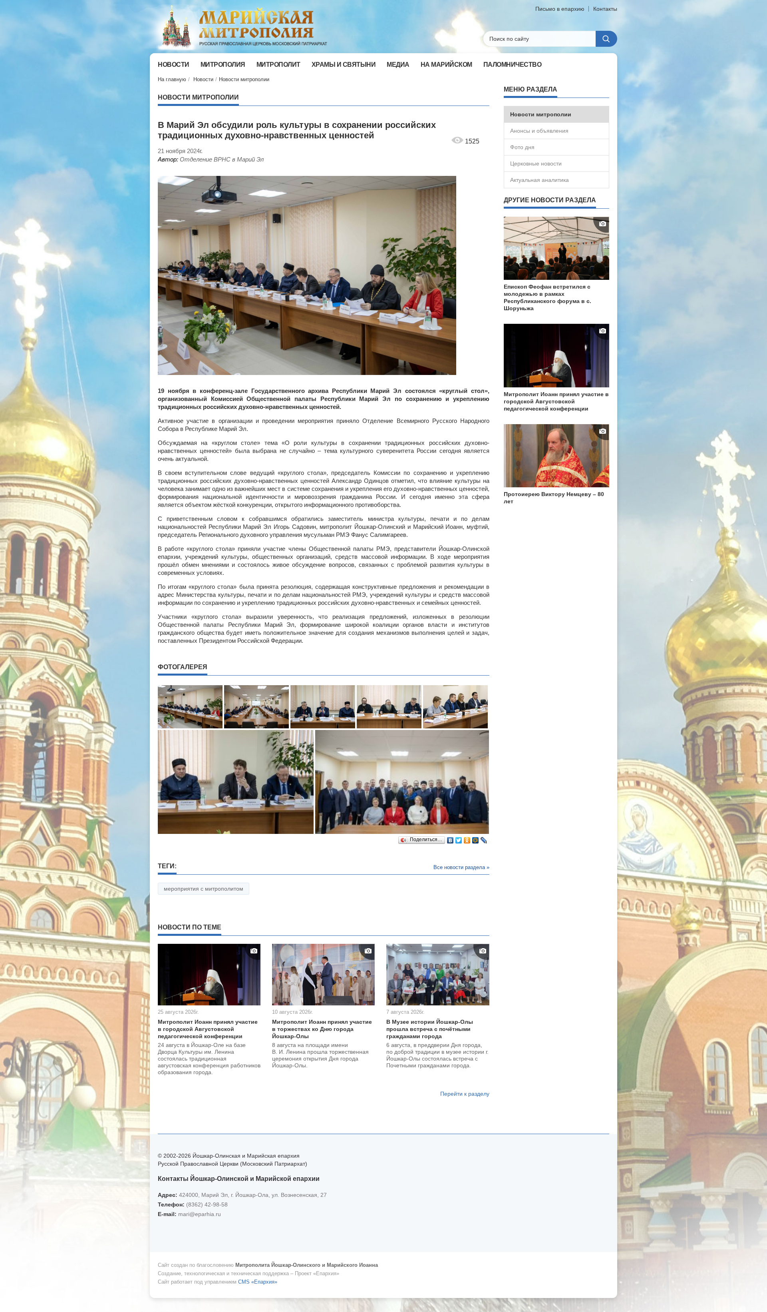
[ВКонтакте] (450, 838)
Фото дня (522, 147)
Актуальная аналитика (539, 180)
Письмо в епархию (559, 9)
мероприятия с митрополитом (203, 888)
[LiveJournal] (484, 838)
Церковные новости (536, 163)
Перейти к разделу (464, 1094)
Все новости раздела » (461, 867)
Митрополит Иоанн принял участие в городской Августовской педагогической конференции (208, 1029)
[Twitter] (459, 838)
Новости (203, 79)
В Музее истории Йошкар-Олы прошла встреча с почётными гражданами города (429, 1029)
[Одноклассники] (467, 838)
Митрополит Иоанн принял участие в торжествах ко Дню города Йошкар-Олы (322, 1029)
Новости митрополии (244, 79)
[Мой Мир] (475, 838)
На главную (172, 79)
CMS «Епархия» (257, 1282)
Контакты (605, 9)
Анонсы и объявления (539, 131)
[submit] (606, 39)
